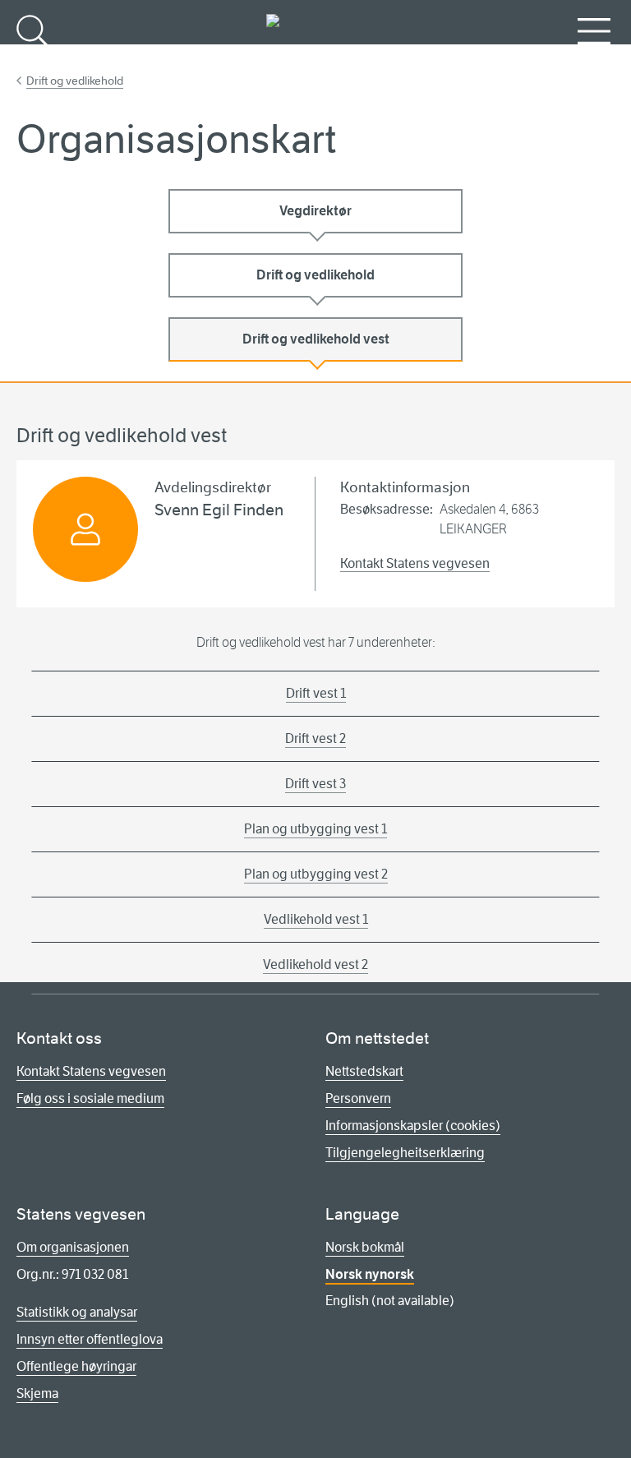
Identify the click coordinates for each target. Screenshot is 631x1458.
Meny (594, 58)
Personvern (358, 1098)
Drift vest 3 (315, 783)
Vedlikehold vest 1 (316, 919)
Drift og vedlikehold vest (315, 339)
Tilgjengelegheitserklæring (405, 1152)
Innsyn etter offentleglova (89, 1339)
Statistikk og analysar (76, 1312)
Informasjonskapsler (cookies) (412, 1125)
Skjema (37, 1393)
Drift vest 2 (315, 738)
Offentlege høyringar (76, 1366)
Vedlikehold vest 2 (315, 964)
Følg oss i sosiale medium (90, 1098)
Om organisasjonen (72, 1247)
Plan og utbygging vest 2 (316, 874)
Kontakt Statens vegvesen (415, 563)
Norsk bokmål (364, 1247)
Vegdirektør (315, 211)
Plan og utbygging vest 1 (315, 829)
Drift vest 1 (316, 693)
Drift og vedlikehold (74, 80)
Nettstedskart (364, 1071)
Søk (33, 58)
